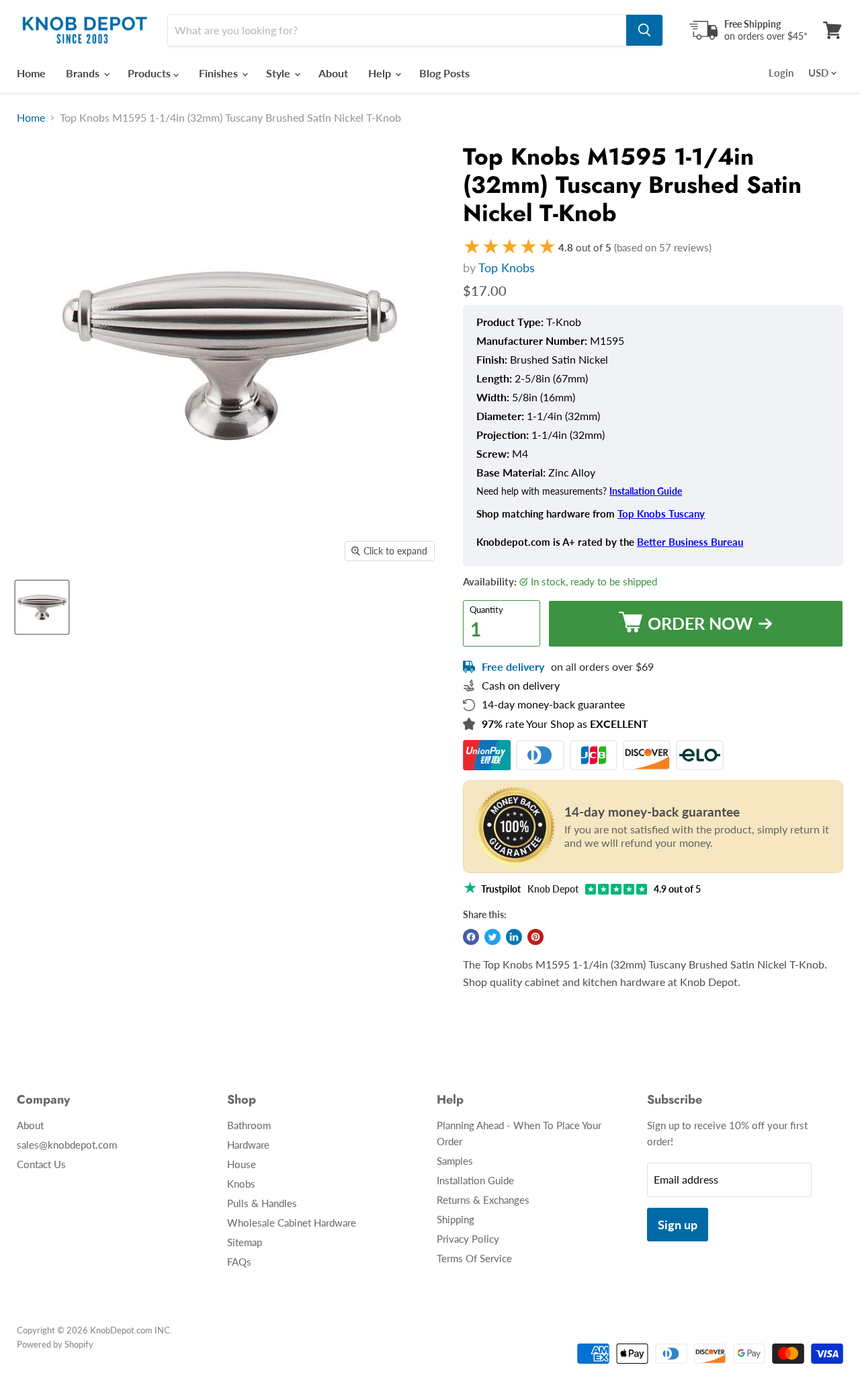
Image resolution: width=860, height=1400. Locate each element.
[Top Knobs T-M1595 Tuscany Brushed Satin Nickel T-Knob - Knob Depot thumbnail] (42, 607)
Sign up (677, 1224)
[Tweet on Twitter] (492, 937)
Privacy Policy (468, 1239)
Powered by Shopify (55, 1344)
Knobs (241, 1184)
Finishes (220, 73)
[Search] (644, 30)
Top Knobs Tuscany (661, 513)
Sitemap (244, 1242)
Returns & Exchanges (483, 1200)
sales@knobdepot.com (67, 1145)
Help (381, 73)
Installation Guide (645, 491)
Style (279, 73)
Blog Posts (444, 73)
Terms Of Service (474, 1258)
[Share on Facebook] (471, 937)
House (241, 1164)
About (333, 73)
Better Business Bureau (690, 542)
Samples (455, 1161)
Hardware (248, 1145)
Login (781, 73)
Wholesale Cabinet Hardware (291, 1223)
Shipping (455, 1219)
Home (31, 73)
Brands (84, 73)
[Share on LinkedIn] (514, 937)
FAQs (239, 1261)
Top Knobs (506, 267)
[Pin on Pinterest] (535, 937)
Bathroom (249, 1125)
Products (150, 73)
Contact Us (41, 1164)
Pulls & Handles (262, 1203)
